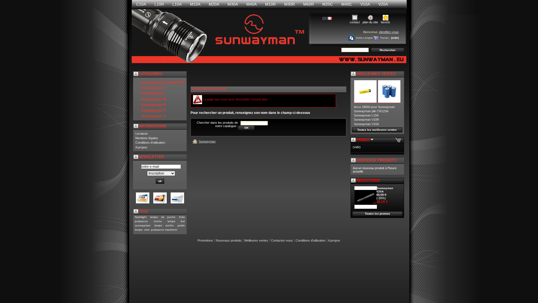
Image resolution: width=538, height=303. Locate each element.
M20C (327, 4)
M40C (346, 4)
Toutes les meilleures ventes (377, 129)
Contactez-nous (282, 240)
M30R (289, 4)
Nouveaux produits (376, 160)
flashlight (141, 217)
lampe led (176, 221)
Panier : (385, 37)
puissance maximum (164, 229)
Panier (363, 140)
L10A (177, 4)
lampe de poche (163, 217)
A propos (141, 147)
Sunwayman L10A (366, 115)
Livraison (141, 133)
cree (147, 229)
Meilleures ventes (256, 240)
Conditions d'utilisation (150, 142)
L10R (159, 4)
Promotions (205, 240)
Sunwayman (207, 141)
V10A (365, 4)
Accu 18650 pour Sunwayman (374, 107)
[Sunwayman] (196, 141)
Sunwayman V (153, 116)
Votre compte (364, 37)
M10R (270, 4)
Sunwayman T (153, 110)
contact (355, 22)
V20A (383, 4)
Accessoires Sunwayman (162, 82)
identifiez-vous (389, 32)
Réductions (368, 180)
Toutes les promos (377, 213)
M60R (308, 4)
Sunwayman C (153, 88)
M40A (251, 4)
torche (158, 221)
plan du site (370, 22)
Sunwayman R (153, 105)
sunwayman (142, 225)
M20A (214, 4)
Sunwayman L (153, 93)
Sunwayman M (153, 99)
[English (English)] (324, 18)
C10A (141, 4)
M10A (195, 4)
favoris (385, 22)
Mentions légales (146, 138)
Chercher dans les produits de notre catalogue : (217, 124)
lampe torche (164, 225)
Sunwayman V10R (366, 119)
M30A (233, 4)
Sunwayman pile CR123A (371, 111)
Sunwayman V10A (366, 124)
